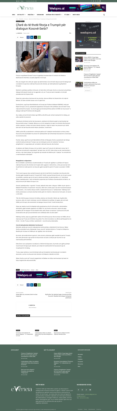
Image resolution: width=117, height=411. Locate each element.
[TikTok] (96, 1)
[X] (98, 1)
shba (37, 269)
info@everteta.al (81, 396)
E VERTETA (19, 33)
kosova (32, 269)
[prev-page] (17, 340)
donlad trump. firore (25, 269)
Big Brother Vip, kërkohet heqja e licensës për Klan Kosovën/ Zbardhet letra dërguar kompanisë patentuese (58, 296)
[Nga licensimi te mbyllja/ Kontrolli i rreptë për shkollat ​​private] (62, 325)
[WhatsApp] (39, 37)
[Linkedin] (31, 37)
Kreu (17, 19)
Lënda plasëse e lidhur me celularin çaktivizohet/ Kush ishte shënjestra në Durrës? (43, 334)
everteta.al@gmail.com (91, 394)
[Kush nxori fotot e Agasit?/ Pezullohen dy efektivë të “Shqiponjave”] (15, 372)
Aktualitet (21, 19)
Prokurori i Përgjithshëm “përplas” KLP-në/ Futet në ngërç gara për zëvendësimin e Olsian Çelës (92, 76)
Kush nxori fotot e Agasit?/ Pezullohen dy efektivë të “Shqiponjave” (27, 371)
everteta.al (38, 409)
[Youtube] (100, 1)
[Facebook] (91, 1)
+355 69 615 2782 (84, 398)
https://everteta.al (32, 307)
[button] (104, 15)
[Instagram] (93, 1)
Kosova (26, 19)
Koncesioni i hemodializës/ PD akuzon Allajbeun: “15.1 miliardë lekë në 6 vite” (24, 334)
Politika (18, 330)
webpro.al (53, 409)
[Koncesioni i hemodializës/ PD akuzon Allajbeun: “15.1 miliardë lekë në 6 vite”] (24, 325)
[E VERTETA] (22, 306)
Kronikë (37, 330)
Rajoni (55, 330)
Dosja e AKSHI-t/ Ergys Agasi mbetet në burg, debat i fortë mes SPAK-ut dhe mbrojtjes (92, 59)
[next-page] (20, 340)
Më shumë (87, 90)
